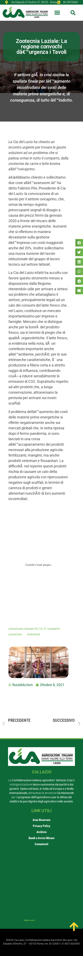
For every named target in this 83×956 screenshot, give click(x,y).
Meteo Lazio (29, 920)
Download (33, 634)
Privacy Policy (41, 826)
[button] (57, 12)
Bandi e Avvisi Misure (41, 838)
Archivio (41, 832)
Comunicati (41, 844)
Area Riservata (41, 820)
